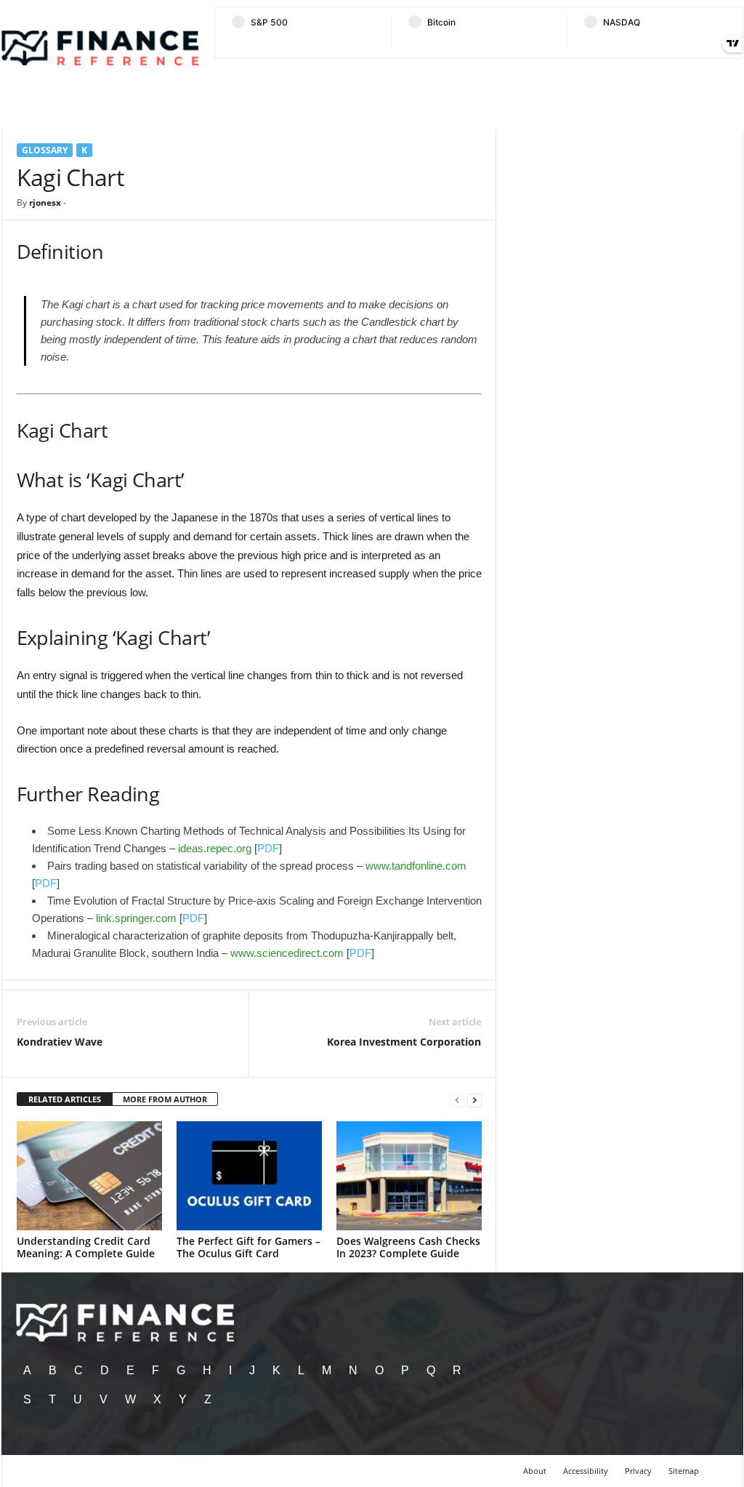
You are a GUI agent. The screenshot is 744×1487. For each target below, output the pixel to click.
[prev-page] (457, 1099)
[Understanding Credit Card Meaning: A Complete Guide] (89, 1175)
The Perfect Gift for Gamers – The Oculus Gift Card (248, 1247)
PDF (268, 848)
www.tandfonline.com (415, 865)
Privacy (638, 1470)
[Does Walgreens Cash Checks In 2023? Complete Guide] (409, 1175)
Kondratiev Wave (59, 1042)
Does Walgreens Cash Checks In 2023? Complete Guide (408, 1247)
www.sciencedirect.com (287, 953)
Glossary (45, 150)
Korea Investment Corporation (404, 1042)
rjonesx (45, 202)
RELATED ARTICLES (64, 1099)
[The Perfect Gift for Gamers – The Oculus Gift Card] (249, 1175)
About (534, 1470)
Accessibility (585, 1470)
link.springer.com (136, 918)
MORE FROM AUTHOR (165, 1099)
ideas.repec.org (214, 848)
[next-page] (474, 1099)
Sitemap (683, 1470)
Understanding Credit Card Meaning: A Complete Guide (86, 1247)
